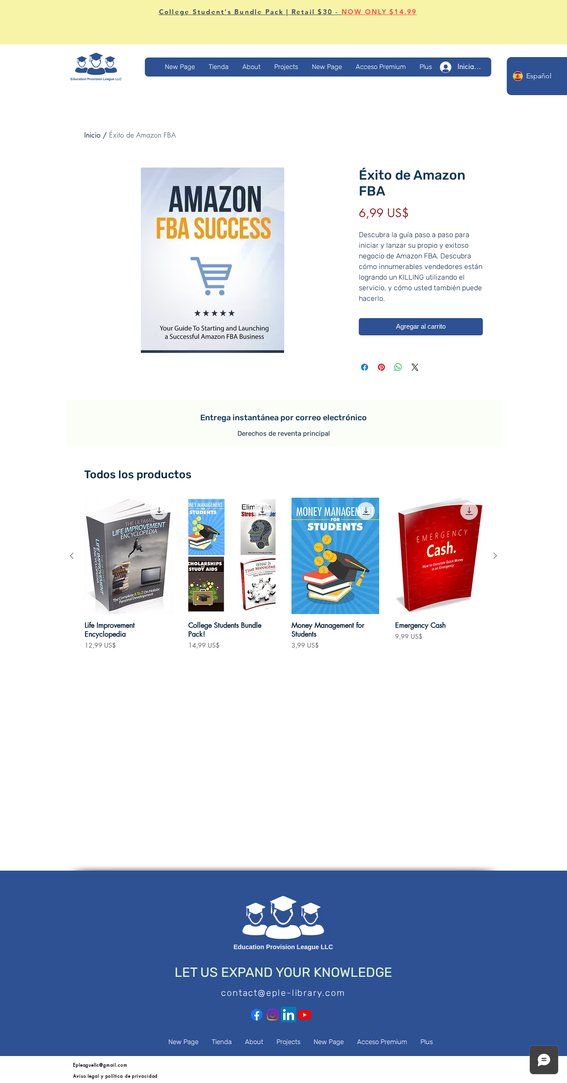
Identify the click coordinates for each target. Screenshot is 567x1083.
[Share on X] (415, 367)
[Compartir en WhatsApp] (398, 367)
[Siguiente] (495, 555)
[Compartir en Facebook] (364, 367)
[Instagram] (272, 1014)
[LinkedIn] (288, 1014)
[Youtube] (304, 1014)
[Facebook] (256, 1014)
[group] (283, 578)
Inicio (92, 135)
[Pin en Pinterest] (381, 367)
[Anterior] (71, 555)
